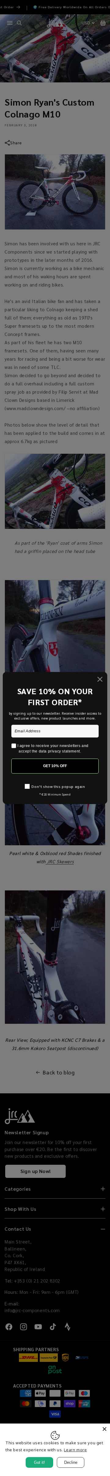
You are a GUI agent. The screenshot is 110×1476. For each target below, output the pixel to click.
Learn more (75, 1450)
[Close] (104, 1429)
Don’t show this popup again (58, 786)
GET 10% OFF (55, 766)
